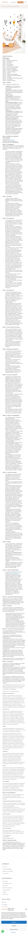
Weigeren (14, 925)
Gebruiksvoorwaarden (7, 887)
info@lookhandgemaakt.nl (15, 573)
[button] (26, 909)
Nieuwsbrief (5, 881)
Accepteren (14, 922)
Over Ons (5, 867)
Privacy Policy (13, 932)
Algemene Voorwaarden (8, 871)
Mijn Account (5, 894)
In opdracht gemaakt (7, 869)
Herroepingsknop (6, 890)
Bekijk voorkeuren (14, 929)
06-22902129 (11, 140)
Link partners (5, 885)
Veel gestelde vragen (7, 883)
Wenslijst (4, 892)
